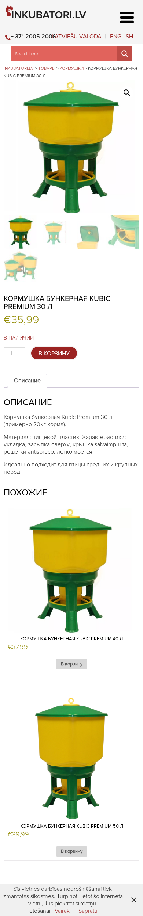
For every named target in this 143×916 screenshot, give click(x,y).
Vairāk (62, 911)
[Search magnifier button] (124, 53)
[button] (126, 92)
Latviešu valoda (77, 36)
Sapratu (88, 911)
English (121, 36)
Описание (27, 380)
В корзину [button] (71, 664)
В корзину (54, 353)
